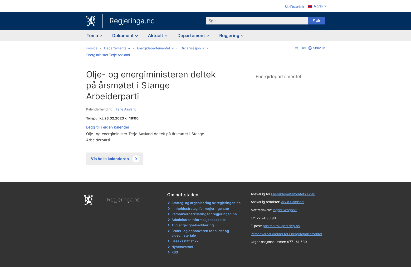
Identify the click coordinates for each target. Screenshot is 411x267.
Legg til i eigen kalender (107, 127)
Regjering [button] (229, 35)
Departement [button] (191, 35)
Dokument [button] (123, 35)
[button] (117, 48)
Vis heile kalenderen (110, 158)
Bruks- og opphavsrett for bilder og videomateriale (200, 233)
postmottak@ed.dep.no (281, 226)
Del (303, 48)
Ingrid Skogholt (285, 210)
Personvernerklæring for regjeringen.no (204, 214)
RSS (174, 252)
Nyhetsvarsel (182, 247)
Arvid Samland (292, 202)
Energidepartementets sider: (293, 194)
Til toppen (155, 175)
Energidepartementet (279, 76)
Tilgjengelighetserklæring (192, 225)
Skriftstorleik (294, 7)
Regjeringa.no (132, 20)
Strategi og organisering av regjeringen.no (206, 203)
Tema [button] (93, 35)
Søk (316, 20)
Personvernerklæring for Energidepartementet (286, 234)
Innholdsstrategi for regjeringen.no (200, 208)
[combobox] (257, 20)
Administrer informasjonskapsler (198, 220)
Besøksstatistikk (184, 241)
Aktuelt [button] (156, 35)
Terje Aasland (126, 109)
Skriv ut (319, 48)
